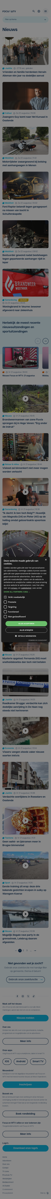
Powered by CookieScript (38, 640)
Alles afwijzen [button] (26, 630)
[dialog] (25, 599)
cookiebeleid (26, 588)
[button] (25, 592)
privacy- (14, 588)
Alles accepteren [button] (26, 623)
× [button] (46, 560)
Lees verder (37, 588)
